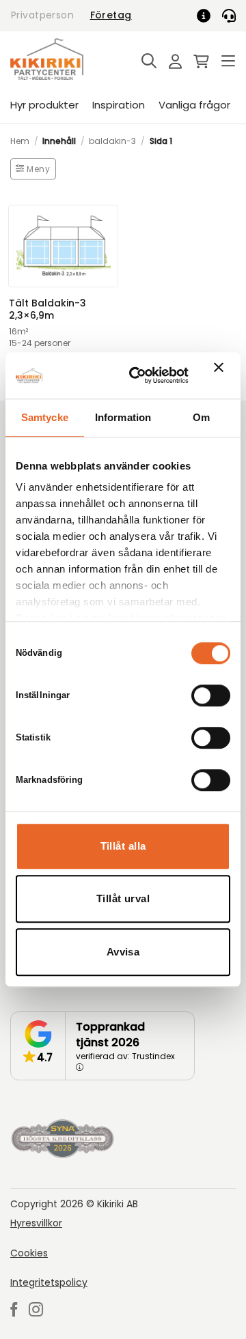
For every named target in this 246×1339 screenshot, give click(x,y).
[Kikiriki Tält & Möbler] (62, 59)
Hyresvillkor (36, 1223)
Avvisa (123, 952)
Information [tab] (123, 417)
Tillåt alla (123, 846)
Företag (111, 15)
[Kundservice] (229, 15)
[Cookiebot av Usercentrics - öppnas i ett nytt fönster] (138, 375)
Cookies (29, 1253)
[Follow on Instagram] (36, 1311)
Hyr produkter (44, 105)
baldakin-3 (112, 141)
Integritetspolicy (48, 1282)
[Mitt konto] (171, 62)
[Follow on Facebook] (14, 1311)
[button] (145, 61)
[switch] (210, 695)
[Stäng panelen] (222, 375)
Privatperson (42, 15)
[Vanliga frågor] (208, 15)
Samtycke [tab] (44, 417)
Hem (19, 141)
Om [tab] (201, 417)
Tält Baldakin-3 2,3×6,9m (47, 310)
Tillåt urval (123, 898)
